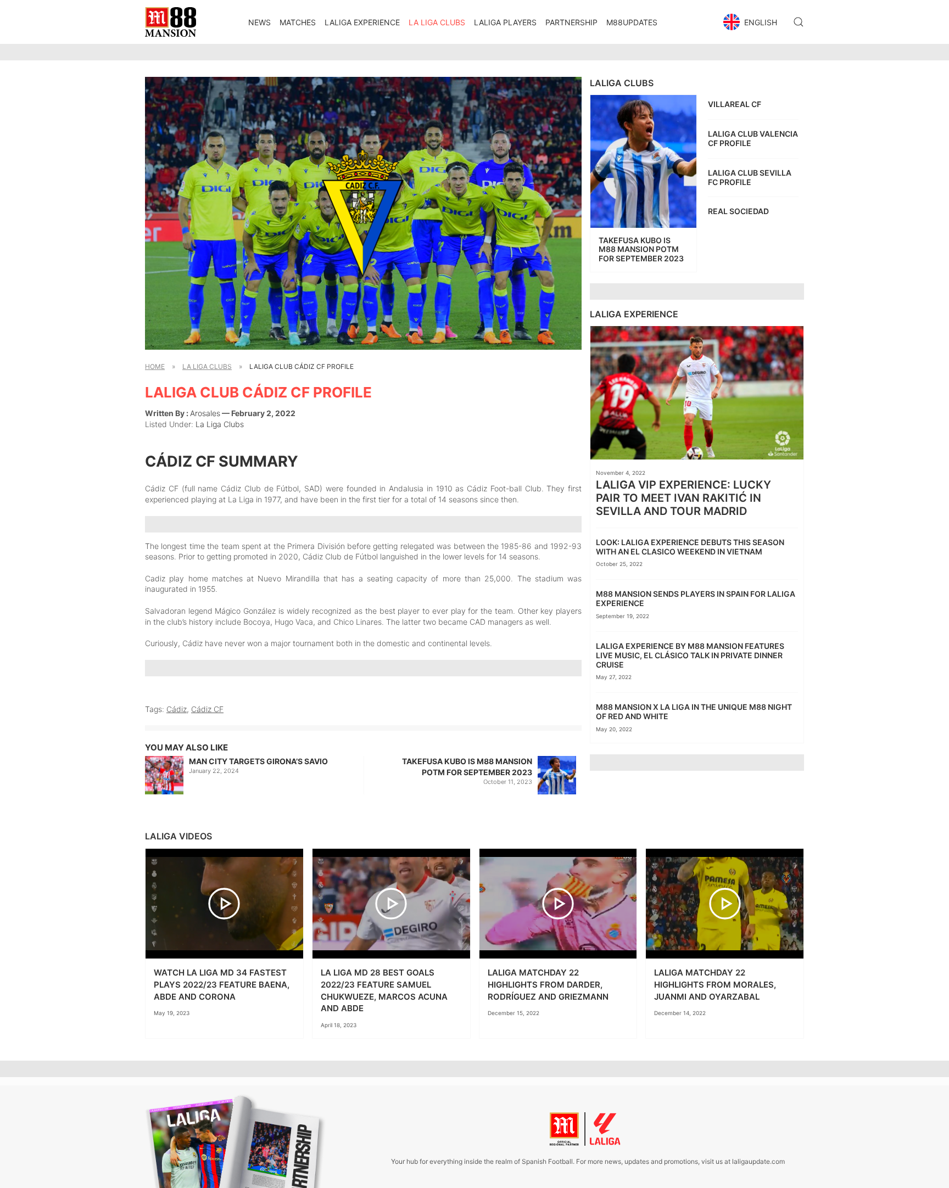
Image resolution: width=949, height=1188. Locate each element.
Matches (298, 22)
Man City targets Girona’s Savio (258, 761)
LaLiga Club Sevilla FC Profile (749, 177)
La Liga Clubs (437, 22)
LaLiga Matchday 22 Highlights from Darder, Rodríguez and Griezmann (548, 984)
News (259, 22)
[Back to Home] (170, 22)
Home (155, 366)
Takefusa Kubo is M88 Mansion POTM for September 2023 (467, 766)
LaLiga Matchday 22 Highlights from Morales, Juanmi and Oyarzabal (715, 984)
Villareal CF (734, 104)
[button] (752, 22)
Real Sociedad (738, 211)
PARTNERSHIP (571, 22)
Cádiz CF (207, 709)
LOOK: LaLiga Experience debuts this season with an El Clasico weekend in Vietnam (690, 546)
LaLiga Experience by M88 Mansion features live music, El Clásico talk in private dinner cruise (690, 655)
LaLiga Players (505, 22)
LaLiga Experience (362, 22)
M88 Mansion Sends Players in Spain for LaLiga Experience (695, 598)
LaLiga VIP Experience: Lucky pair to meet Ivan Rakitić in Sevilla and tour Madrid (683, 498)
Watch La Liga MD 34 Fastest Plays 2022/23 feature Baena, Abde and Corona (221, 984)
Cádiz (176, 709)
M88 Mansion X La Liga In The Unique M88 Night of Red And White (694, 711)
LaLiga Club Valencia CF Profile (753, 138)
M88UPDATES (631, 22)
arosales (205, 413)
